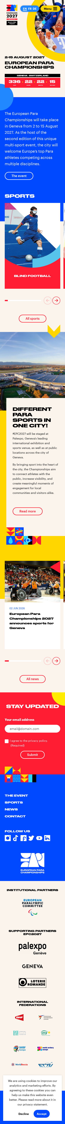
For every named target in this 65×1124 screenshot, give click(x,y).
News (11, 809)
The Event (16, 795)
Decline (23, 1114)
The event (19, 176)
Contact (15, 816)
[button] (48, 300)
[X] (31, 838)
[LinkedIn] (47, 838)
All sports (33, 318)
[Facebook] (24, 838)
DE (35, 8)
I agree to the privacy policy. (29, 743)
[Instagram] (8, 838)
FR (30, 8)
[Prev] (48, 300)
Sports (14, 802)
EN (25, 8)
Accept (42, 1114)
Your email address (19, 719)
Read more (27, 511)
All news (32, 679)
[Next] (56, 300)
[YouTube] (39, 838)
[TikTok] (16, 838)
